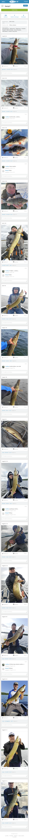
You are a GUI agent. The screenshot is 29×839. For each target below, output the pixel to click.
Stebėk (25, 5)
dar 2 (11, 214)
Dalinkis (16, 66)
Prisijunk (26, 1)
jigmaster (4, 69)
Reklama (16, 835)
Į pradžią (6, 835)
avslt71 (7, 265)
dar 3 (11, 111)
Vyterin (7, 360)
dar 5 (11, 265)
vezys (7, 318)
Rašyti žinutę (14, 10)
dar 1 (10, 410)
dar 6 (10, 658)
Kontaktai (11, 835)
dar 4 (12, 69)
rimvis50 (8, 69)
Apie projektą (21, 835)
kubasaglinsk (7, 721)
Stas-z (7, 410)
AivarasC (4, 111)
